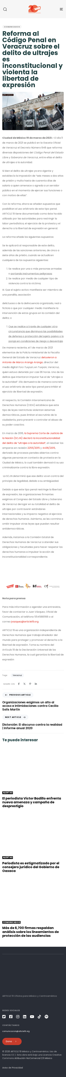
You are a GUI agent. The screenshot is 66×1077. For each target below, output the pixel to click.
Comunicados (12, 27)
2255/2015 (33, 448)
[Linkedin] (36, 684)
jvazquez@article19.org (25, 621)
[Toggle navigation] (53, 9)
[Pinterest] (30, 684)
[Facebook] (19, 684)
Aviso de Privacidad (12, 1067)
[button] (5, 9)
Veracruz (17, 675)
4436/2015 (48, 448)
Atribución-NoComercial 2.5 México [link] (33, 1058)
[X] (24, 684)
